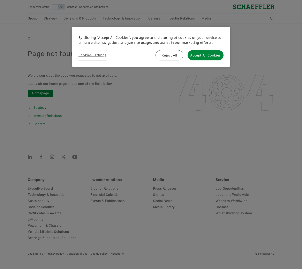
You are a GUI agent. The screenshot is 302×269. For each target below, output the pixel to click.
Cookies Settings (92, 55)
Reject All (169, 55)
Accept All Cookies (205, 55)
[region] (151, 47)
